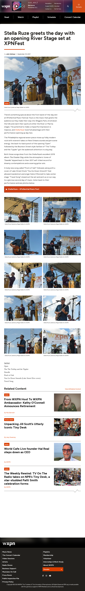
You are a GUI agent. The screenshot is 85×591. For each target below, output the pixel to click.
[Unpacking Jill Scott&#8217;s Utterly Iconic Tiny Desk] (67, 427)
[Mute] (23, 6)
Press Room (7, 575)
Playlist (35, 17)
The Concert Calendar (11, 555)
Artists (5, 562)
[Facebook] (43, 575)
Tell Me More (57, 9)
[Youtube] (50, 575)
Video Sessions (8, 559)
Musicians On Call (9, 572)
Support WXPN (49, 6)
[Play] (16, 6)
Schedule (51, 17)
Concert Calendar (72, 17)
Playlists (46, 552)
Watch (21, 17)
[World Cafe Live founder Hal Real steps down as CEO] (67, 452)
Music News (7, 552)
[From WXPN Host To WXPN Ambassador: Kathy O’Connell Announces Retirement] (67, 402)
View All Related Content (73, 389)
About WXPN (48, 565)
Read (6, 17)
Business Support (9, 568)
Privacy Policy (7, 582)
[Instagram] (46, 575)
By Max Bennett (9, 413)
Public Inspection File (10, 578)
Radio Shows (7, 565)
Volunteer (57, 6)
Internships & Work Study (53, 562)
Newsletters (48, 3)
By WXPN (7, 462)
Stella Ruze (19, 130)
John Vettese (10, 54)
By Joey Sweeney (10, 437)
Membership (57, 3)
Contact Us (48, 9)
